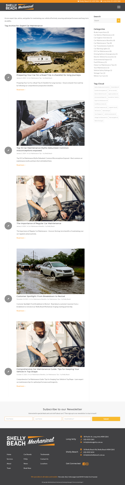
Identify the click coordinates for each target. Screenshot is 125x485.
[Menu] (118, 7)
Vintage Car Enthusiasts (101, 117)
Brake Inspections (100, 32)
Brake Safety (115, 87)
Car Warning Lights (101, 49)
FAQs (26, 459)
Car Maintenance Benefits (36, 226)
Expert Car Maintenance (101, 100)
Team (9, 468)
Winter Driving (99, 120)
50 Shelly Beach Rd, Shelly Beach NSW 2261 (99, 449)
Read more (20, 90)
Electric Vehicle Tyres (100, 93)
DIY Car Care (112, 90)
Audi (77, 477)
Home (9, 454)
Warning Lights (113, 117)
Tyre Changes (99, 114)
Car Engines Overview (102, 38)
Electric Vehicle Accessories (104, 57)
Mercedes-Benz (63, 477)
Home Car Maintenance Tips (104, 65)
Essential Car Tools (113, 97)
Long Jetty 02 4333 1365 (110, 1)
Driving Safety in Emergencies (104, 54)
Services (10, 459)
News (26, 464)
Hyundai (94, 477)
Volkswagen (72, 477)
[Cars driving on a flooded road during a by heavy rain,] (51, 271)
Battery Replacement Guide (102, 87)
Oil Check (98, 110)
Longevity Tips (113, 107)
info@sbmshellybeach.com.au (94, 455)
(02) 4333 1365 (89, 439)
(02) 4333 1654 (88, 452)
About (9, 464)
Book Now (27, 468)
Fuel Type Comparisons (101, 107)
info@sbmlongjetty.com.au (93, 442)
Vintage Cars (98, 73)
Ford (90, 477)
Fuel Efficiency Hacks (100, 104)
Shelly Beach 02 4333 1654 (88, 1)
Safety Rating (106, 110)
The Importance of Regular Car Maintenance (39, 223)
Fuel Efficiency (99, 62)
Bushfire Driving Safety (101, 90)
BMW (82, 477)
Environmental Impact (102, 59)
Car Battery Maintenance (103, 35)
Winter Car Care (100, 76)
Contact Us (44, 459)
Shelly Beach (48, 78)
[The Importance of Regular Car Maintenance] (51, 198)
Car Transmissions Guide (102, 46)
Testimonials (44, 454)
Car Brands (28, 454)
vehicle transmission (110, 114)
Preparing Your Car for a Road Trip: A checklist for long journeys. (49, 75)
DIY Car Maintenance (101, 51)
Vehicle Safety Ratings (102, 70)
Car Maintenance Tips (35, 78)
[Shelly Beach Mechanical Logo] (20, 7)
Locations (43, 464)
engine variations (113, 93)
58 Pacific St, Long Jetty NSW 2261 (96, 437)
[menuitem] (118, 7)
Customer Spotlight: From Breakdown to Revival (41, 296)
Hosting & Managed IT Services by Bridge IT (73, 482)
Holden (86, 477)
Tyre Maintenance (100, 68)
